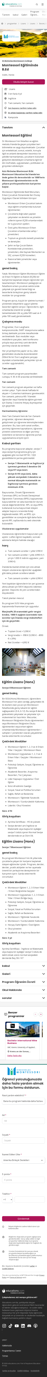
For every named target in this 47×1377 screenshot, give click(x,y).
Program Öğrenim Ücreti (34, 13)
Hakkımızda (7, 1345)
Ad (4, 1115)
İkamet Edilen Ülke (12, 1154)
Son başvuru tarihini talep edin (22, 108)
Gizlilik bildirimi (8, 1268)
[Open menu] (42, 4)
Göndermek (23, 1218)
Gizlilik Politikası (23, 1371)
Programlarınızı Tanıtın (11, 1350)
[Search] (36, 4)
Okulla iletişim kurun (23, 81)
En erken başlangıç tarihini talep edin (25, 113)
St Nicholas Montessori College (17, 61)
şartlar (32, 1266)
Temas (5, 1356)
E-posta (6, 1174)
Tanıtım (6, 14)
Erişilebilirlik (35, 1371)
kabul (15, 14)
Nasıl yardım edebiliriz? (14, 1095)
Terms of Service (16, 1277)
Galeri (24, 14)
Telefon (6, 1193)
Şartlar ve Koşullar (9, 1371)
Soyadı (6, 1134)
